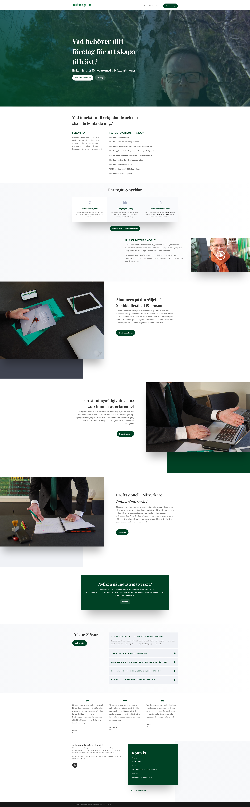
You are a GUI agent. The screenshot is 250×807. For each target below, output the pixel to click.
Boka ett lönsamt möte (83, 78)
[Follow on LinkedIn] (74, 765)
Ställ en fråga (79, 643)
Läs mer (125, 601)
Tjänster (151, 6)
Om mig (100, 78)
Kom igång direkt (125, 434)
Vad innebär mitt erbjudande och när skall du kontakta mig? (105, 120)
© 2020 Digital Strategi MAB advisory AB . (86, 804)
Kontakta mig (170, 6)
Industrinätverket (166, 212)
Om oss (158, 6)
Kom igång (122, 532)
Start (144, 6)
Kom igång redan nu (126, 333)
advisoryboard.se (162, 214)
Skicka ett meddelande (138, 790)
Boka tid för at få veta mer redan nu (125, 228)
